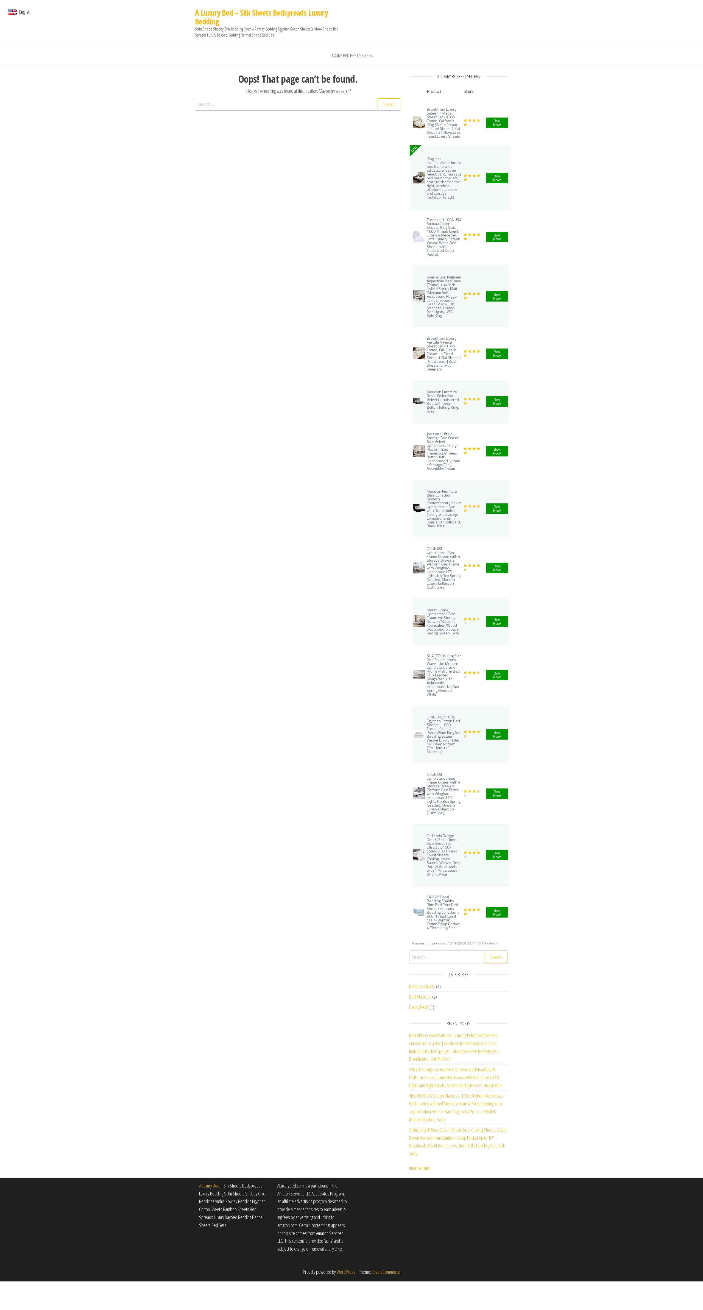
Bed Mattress (420, 996)
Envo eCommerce (386, 1272)
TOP (414, 149)
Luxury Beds (419, 1007)
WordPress (346, 1272)
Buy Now (497, 122)
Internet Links (420, 1168)
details (494, 943)
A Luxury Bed (209, 1185)
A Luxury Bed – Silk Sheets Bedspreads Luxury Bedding (261, 17)
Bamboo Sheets (422, 986)
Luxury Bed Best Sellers (351, 55)
